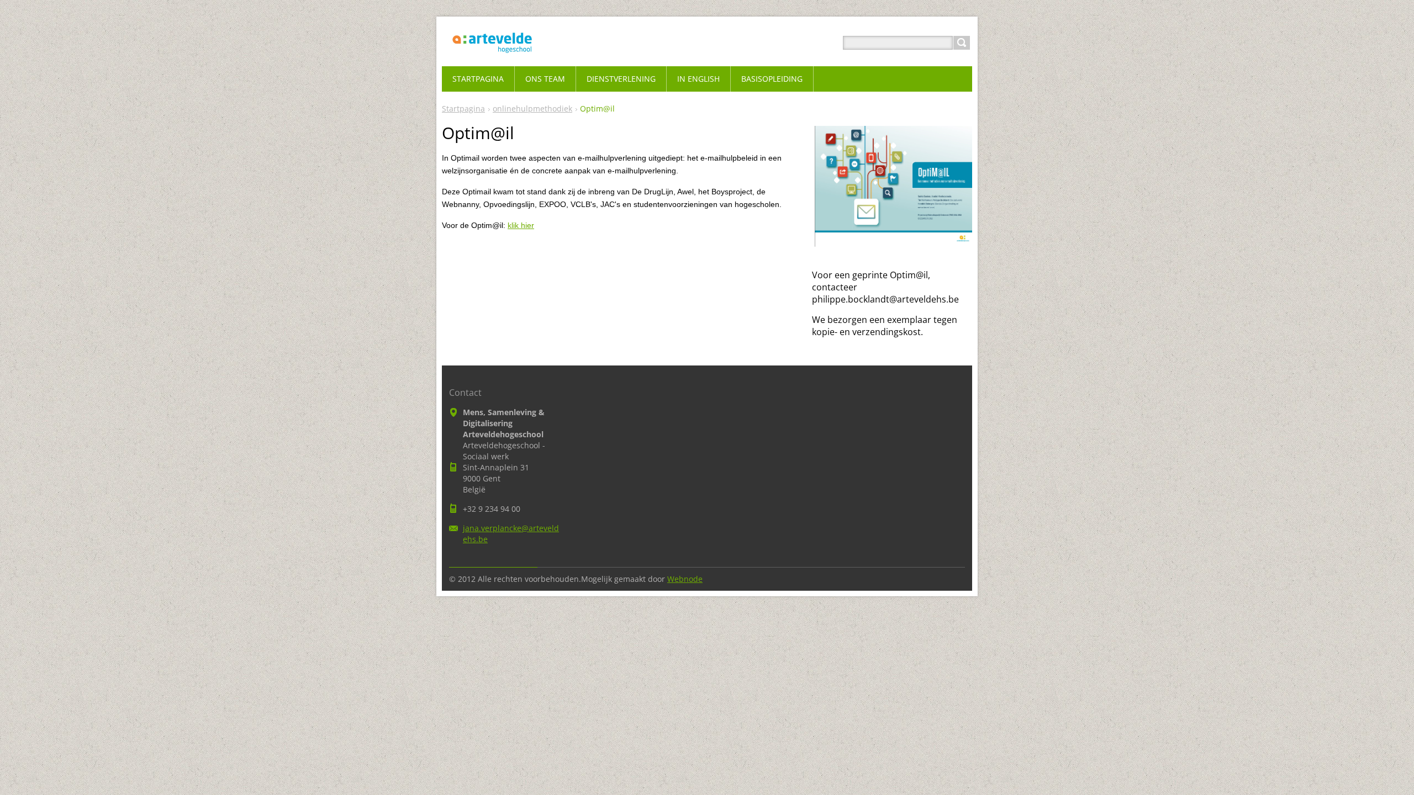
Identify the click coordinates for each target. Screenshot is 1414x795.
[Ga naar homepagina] (492, 56)
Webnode (685, 579)
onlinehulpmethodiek (532, 108)
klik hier (521, 225)
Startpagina (463, 108)
